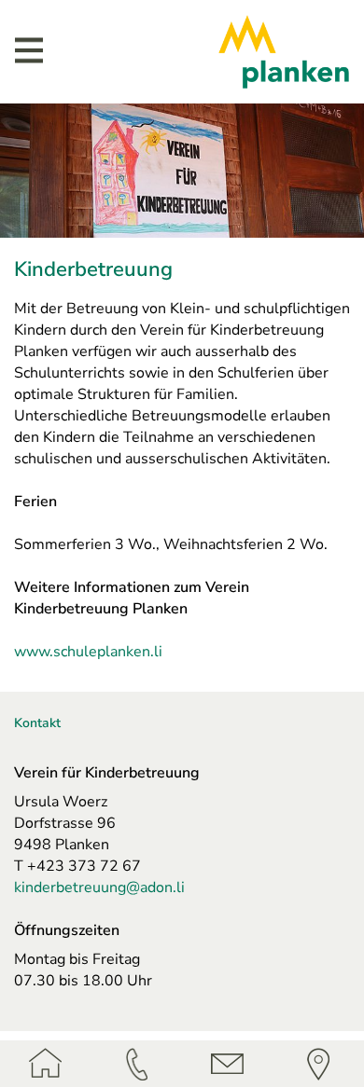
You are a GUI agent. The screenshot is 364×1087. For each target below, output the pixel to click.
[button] (29, 49)
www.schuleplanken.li (88, 651)
